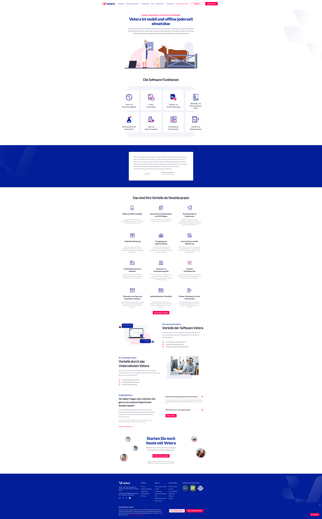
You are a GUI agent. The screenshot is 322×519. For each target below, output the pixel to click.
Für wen (121, 3)
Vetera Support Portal (182, 3)
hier (167, 403)
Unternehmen (159, 3)
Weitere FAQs (171, 415)
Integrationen (145, 3)
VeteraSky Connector (160, 498)
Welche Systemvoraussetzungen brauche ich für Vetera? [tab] (182, 396)
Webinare (171, 496)
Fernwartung (170, 3)
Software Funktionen (132, 3)
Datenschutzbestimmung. (135, 514)
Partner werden (173, 486)
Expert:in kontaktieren (125, 426)
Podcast (171, 498)
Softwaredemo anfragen (161, 312)
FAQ (152, 3)
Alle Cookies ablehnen (177, 510)
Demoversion (211, 3)
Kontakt (196, 3)
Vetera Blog (172, 493)
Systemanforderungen (160, 493)
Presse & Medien (173, 491)
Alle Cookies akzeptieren (195, 510)
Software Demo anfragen (161, 456)
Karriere (171, 489)
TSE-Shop (143, 496)
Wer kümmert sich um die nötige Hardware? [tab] (178, 410)
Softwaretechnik (145, 493)
